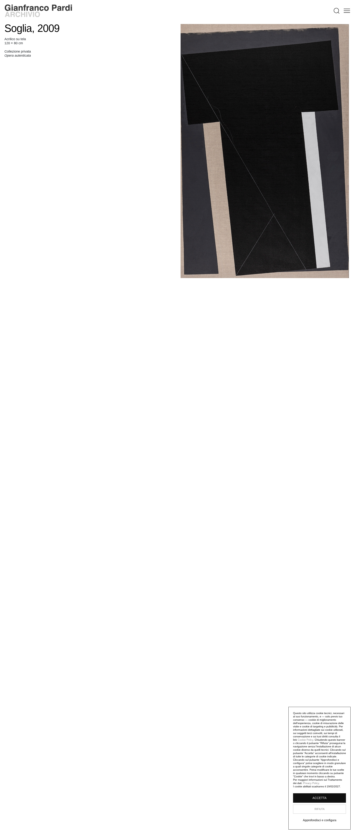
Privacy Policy (311, 783)
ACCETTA (319, 798)
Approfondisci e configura (319, 820)
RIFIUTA (319, 809)
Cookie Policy (305, 739)
